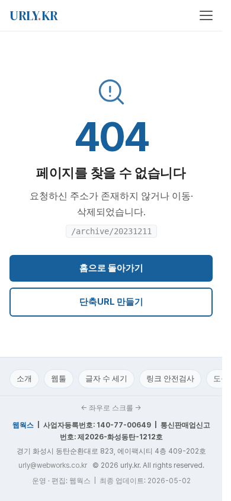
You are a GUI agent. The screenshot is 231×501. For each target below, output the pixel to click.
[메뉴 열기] (206, 15)
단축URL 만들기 (111, 301)
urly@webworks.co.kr (52, 465)
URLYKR (33, 15)
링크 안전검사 (170, 378)
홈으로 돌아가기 (111, 268)
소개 (24, 378)
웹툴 (58, 378)
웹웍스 (23, 425)
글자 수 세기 (106, 378)
